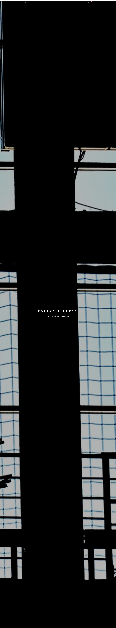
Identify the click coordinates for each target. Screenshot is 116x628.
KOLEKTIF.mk (30, 2)
